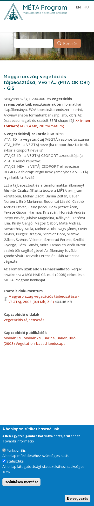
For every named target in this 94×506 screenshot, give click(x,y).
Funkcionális (16, 450)
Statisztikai (15, 461)
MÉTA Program (45, 7)
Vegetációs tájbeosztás (24, 319)
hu (86, 7)
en (78, 7)
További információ (18, 441)
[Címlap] (13, 11)
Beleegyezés (77, 498)
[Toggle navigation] (83, 27)
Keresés (70, 43)
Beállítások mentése (21, 482)
